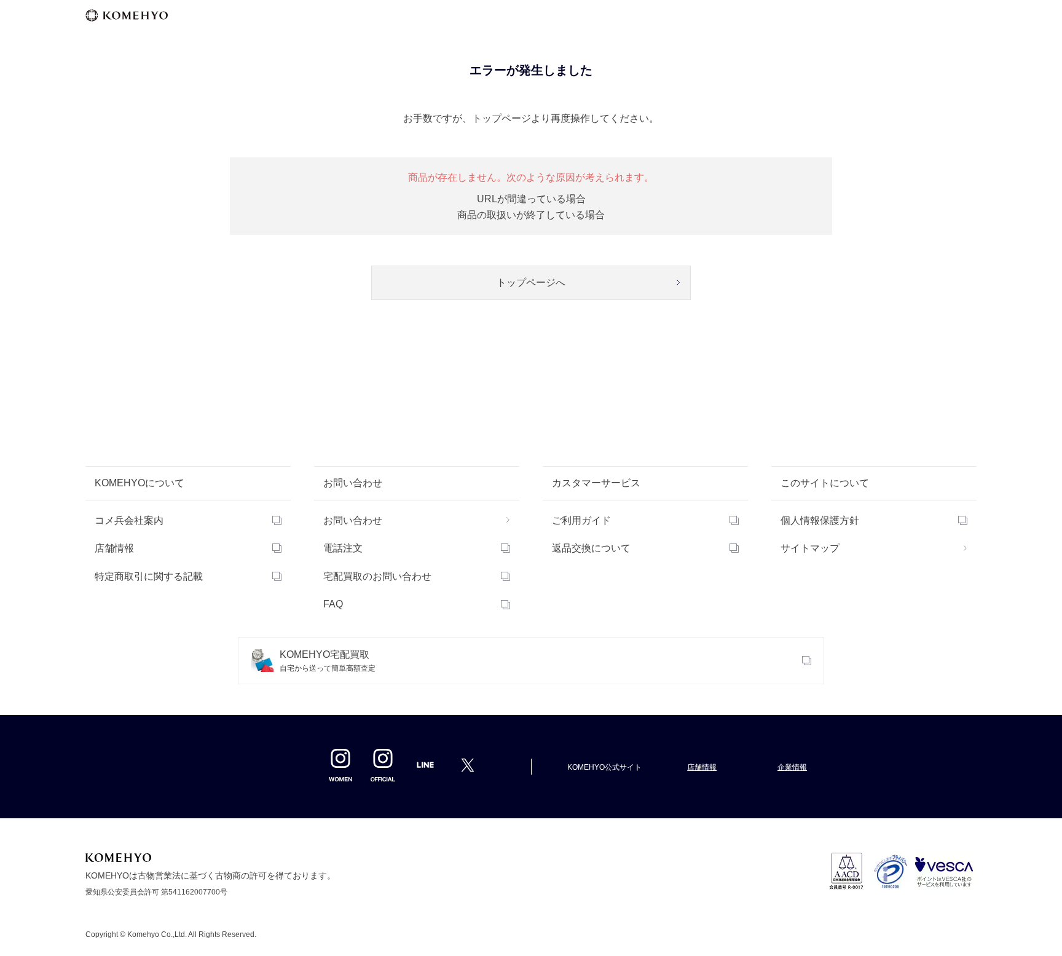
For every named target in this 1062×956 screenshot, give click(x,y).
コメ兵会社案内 (129, 520)
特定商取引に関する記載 (149, 576)
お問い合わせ (352, 520)
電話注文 (343, 548)
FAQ (333, 604)
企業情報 (792, 767)
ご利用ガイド (581, 520)
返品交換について (591, 548)
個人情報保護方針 (820, 520)
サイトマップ (810, 548)
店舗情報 (114, 548)
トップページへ (531, 282)
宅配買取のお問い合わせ (377, 576)
